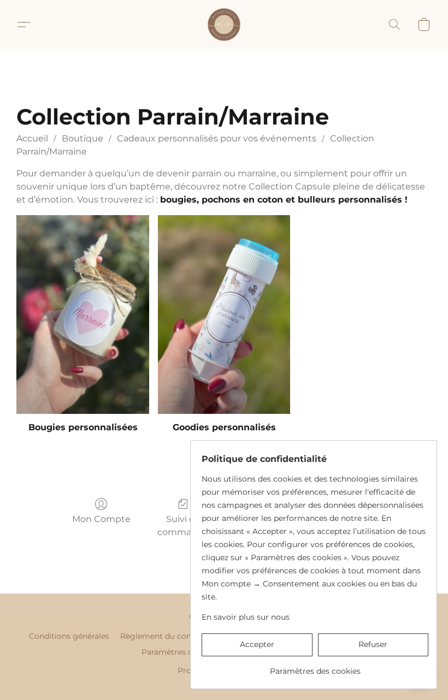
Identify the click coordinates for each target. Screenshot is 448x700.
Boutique (82, 138)
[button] (224, 24)
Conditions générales (69, 636)
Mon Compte (101, 519)
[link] (315, 667)
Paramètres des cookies (187, 652)
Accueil (32, 138)
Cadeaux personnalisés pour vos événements (216, 138)
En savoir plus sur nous (246, 617)
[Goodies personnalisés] (224, 314)
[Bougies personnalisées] (82, 314)
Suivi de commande (183, 525)
